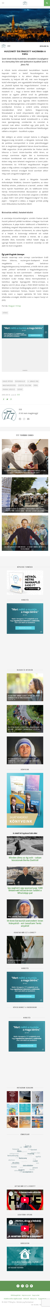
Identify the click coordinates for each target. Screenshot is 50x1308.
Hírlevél (26, 1299)
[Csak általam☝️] (37, 1109)
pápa (36, 385)
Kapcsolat (35, 1295)
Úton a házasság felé (16, 960)
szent (20, 389)
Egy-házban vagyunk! (16, 1268)
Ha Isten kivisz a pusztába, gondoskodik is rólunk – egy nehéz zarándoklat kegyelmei (25, 728)
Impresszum (26, 1295)
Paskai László (9, 389)
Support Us (42, 1299)
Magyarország (9, 385)
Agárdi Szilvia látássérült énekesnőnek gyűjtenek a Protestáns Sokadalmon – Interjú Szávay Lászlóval (25, 510)
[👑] (12, 1109)
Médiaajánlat (16, 1295)
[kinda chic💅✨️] (12, 1122)
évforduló (20, 381)
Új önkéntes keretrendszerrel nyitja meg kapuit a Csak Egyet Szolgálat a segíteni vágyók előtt (25, 472)
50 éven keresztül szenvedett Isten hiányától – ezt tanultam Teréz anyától (23, 760)
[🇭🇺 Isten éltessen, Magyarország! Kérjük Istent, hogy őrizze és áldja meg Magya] (37, 1122)
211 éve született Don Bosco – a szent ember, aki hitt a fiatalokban (25, 548)
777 (8, 46)
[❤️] (12, 1096)
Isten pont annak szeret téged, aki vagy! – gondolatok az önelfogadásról (24, 697)
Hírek (5, 313)
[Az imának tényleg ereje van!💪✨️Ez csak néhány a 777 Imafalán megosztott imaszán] (25, 1109)
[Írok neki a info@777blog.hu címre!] (28, 419)
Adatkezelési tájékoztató (13, 1299)
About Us (33, 1299)
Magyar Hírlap (14, 306)
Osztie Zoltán (24, 385)
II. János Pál (33, 381)
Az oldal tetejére (39, 1305)
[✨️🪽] (25, 1122)
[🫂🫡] (37, 1096)
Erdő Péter (8, 381)
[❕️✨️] (25, 1096)
